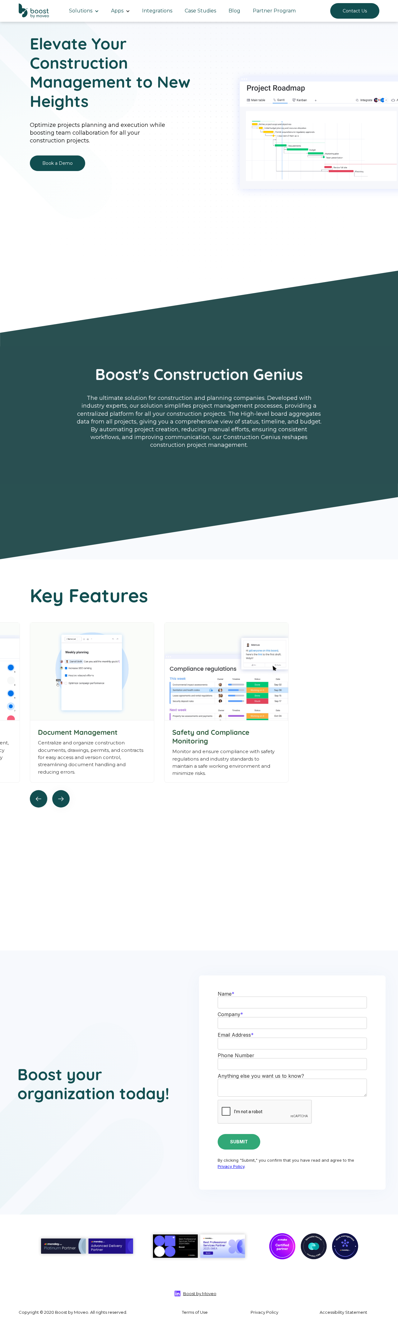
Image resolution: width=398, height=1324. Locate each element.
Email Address (236, 1035)
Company (230, 1014)
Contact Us (355, 11)
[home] (34, 11)
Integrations (157, 11)
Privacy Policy (231, 1166)
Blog (234, 11)
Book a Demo (57, 163)
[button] (84, 11)
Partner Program (274, 11)
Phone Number (236, 1055)
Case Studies (200, 11)
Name (226, 994)
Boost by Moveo (199, 1293)
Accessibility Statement (343, 1312)
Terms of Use (195, 1312)
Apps (117, 11)
